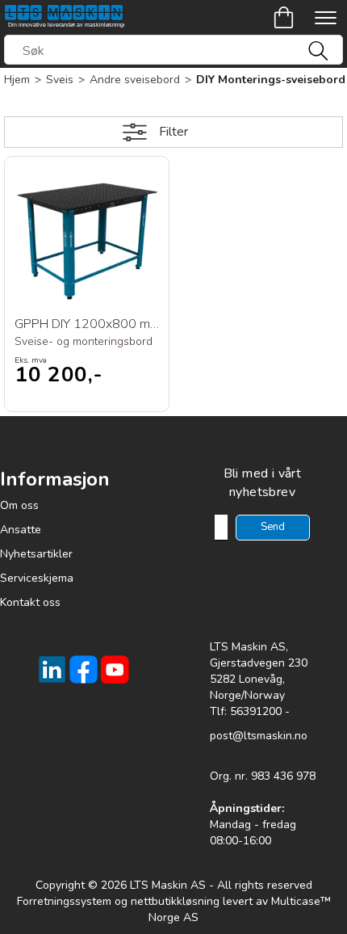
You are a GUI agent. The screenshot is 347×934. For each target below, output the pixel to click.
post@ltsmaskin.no (258, 735)
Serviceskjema (36, 578)
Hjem (17, 79)
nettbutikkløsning (175, 901)
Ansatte (20, 529)
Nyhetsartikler (36, 554)
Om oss (19, 505)
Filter (173, 132)
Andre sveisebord (135, 79)
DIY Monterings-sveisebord (270, 79)
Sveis (59, 79)
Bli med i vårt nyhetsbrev (263, 483)
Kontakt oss (30, 602)
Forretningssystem (64, 901)
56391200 (256, 711)
